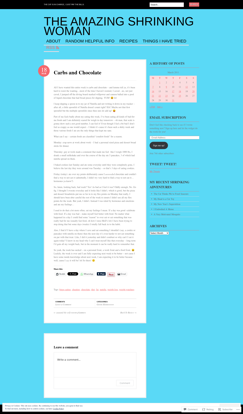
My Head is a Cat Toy (164, 198)
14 (153, 91)
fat (97, 289)
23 (166, 95)
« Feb (152, 106)
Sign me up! (159, 145)
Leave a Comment (63, 304)
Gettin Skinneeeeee (105, 304)
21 (153, 95)
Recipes (128, 41)
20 (193, 91)
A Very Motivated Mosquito (167, 214)
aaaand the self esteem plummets (70, 312)
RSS (50, 47)
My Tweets (155, 171)
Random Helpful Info (89, 41)
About (53, 41)
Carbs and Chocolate (77, 72)
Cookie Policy (58, 408)
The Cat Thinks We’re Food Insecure (171, 193)
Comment (125, 383)
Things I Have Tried (164, 41)
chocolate (85, 289)
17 (173, 91)
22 (160, 95)
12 (186, 86)
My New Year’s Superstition (167, 204)
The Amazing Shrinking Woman (119, 26)
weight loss (112, 289)
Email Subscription (168, 117)
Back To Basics (128, 312)
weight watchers (126, 289)
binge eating (65, 289)
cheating (76, 289)
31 (173, 100)
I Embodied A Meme (164, 209)
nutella (103, 289)
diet (93, 289)
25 (180, 95)
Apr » (159, 106)
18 (180, 91)
